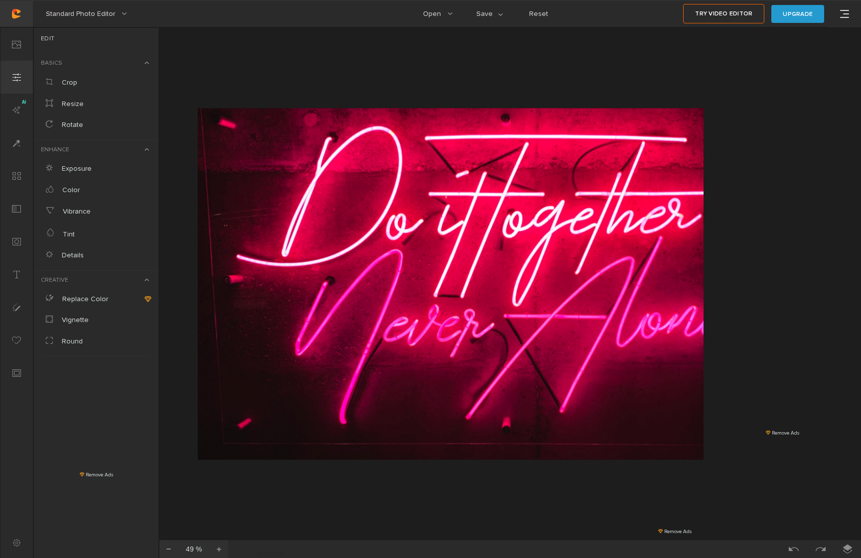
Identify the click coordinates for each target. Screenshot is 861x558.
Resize (72, 104)
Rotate (71, 124)
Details (72, 255)
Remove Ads (98, 475)
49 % (194, 549)
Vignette (74, 320)
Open (442, 18)
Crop (68, 82)
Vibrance (76, 211)
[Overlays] (16, 208)
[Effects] (16, 142)
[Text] (16, 274)
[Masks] (16, 241)
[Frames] (16, 372)
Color (70, 190)
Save (495, 18)
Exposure (76, 168)
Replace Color (84, 299)
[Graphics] (16, 340)
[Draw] (16, 307)
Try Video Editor (723, 13)
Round (71, 341)
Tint (68, 234)
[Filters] (16, 175)
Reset (538, 13)
